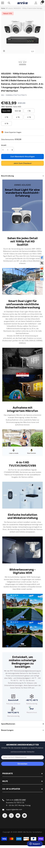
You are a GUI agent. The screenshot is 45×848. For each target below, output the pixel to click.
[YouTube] (17, 815)
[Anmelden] (36, 3)
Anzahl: (3, 145)
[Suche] (9, 3)
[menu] (2, 2)
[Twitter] (11, 815)
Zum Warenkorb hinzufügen (22, 156)
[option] (22, 32)
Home (3, 8)
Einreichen (22, 764)
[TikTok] (24, 815)
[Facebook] (4, 815)
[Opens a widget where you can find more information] (35, 844)
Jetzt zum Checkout (23, 163)
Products (10, 8)
